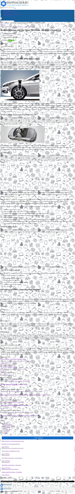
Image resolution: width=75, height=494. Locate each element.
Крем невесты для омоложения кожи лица (11, 444)
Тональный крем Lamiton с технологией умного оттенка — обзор (20, 415)
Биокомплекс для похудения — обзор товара (11, 465)
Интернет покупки (8, 375)
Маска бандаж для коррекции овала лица (11, 451)
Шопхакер (7, 10)
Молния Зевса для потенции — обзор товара (14, 384)
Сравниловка (7, 427)
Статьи (6, 13)
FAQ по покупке (8, 429)
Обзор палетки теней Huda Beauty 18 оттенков (14, 405)
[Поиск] (15, 21)
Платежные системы (9, 425)
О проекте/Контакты (10, 11)
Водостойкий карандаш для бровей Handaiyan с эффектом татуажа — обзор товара (25, 394)
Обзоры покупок (8, 424)
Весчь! (5, 428)
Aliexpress (6, 423)
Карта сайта (8, 15)
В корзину (7, 22)
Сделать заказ (11, 40)
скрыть (9, 357)
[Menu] (1, 18)
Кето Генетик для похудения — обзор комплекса (12, 458)
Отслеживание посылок (12, 14)
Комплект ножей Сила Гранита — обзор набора (12, 472)
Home (2, 22)
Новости (6, 432)
